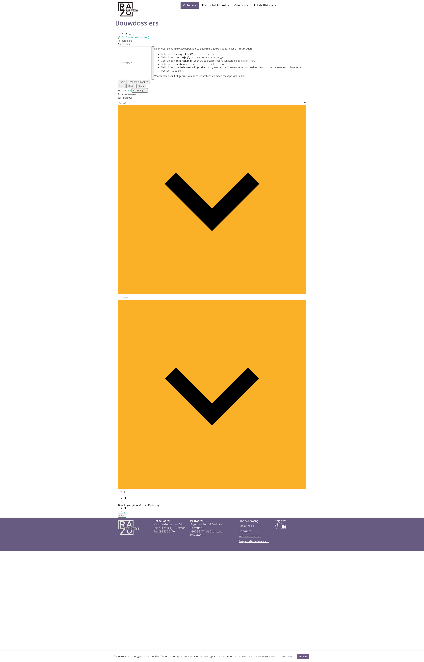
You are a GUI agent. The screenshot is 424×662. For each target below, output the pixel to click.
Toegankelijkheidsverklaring (254, 541)
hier (243, 76)
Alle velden (124, 44)
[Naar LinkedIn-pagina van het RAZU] (283, 526)
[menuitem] (190, 5)
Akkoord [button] (303, 656)
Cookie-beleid (247, 526)
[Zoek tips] (153, 63)
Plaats (131, 86)
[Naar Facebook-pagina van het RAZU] (277, 526)
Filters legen (139, 90)
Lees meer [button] (287, 656)
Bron (121, 86)
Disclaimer (245, 531)
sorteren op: (125, 97)
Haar (127, 90)
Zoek (122, 81)
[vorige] (125, 498)
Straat (141, 86)
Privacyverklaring (248, 521)
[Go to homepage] (128, 9)
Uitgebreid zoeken (138, 81)
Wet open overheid (250, 536)
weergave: (124, 491)
